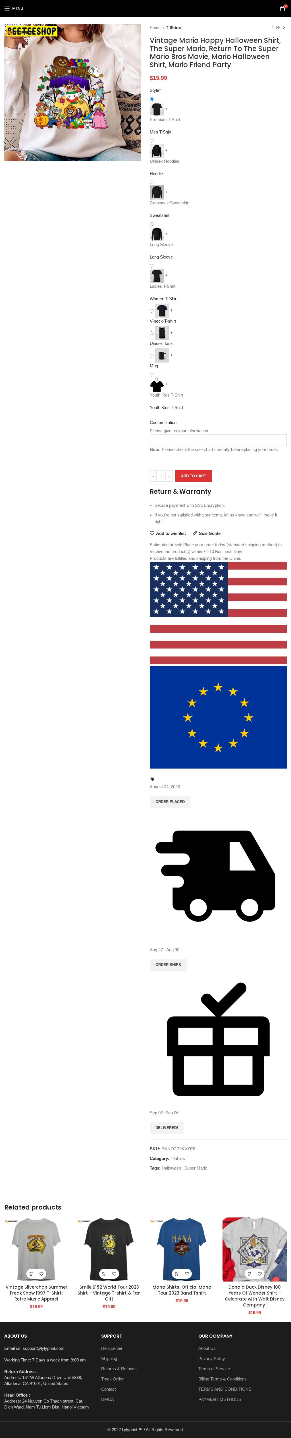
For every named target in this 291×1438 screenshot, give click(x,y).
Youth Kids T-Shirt (166, 407)
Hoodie (156, 173)
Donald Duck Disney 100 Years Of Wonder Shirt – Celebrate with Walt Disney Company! (255, 1296)
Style (155, 90)
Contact (108, 1389)
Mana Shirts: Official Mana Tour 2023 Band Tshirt (182, 1290)
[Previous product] (272, 27)
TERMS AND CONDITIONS (224, 1389)
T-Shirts (173, 27)
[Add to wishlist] (41, 1274)
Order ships (168, 965)
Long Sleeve (161, 257)
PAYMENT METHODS (219, 1399)
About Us (207, 1348)
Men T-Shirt (160, 132)
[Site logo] (145, 8)
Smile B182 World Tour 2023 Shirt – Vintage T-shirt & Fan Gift (109, 1293)
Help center (111, 1348)
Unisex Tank (161, 343)
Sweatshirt (159, 215)
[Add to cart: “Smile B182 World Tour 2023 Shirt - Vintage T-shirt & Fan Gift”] (104, 1274)
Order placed (170, 802)
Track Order (112, 1378)
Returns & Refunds (119, 1368)
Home (156, 27)
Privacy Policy (211, 1358)
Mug (154, 365)
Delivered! (166, 1128)
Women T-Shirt (164, 298)
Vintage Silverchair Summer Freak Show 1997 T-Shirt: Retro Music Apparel (36, 1293)
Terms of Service (214, 1368)
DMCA (107, 1399)
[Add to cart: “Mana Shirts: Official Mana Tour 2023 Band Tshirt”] (177, 1274)
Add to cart (193, 476)
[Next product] (284, 27)
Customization (163, 422)
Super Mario (195, 1168)
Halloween (171, 1168)
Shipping (109, 1358)
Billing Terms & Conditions (222, 1378)
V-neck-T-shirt (163, 321)
